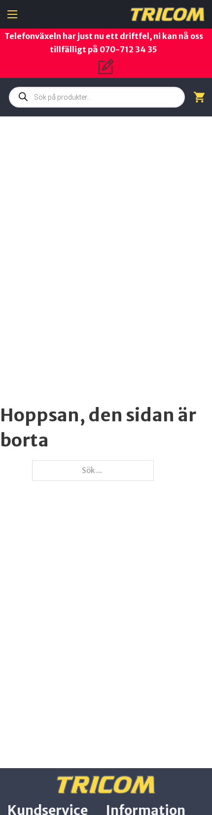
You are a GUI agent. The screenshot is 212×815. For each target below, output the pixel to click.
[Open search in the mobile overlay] (96, 97)
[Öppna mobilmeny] (12, 14)
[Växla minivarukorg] (199, 97)
